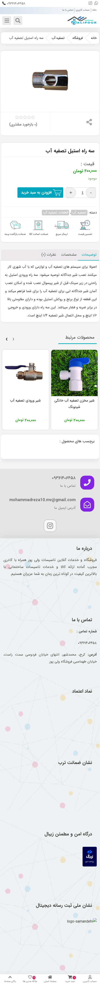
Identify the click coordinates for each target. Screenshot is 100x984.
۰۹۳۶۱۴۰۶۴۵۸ (16, 3)
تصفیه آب (58, 38)
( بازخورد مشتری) (23, 124)
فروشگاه (78, 38)
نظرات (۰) (48, 255)
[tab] (68, 254)
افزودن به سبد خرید (36, 192)
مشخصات (69, 255)
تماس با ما (67, 10)
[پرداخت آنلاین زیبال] (90, 865)
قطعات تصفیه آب (55, 212)
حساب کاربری (83, 10)
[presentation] (13, 339)
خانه (94, 10)
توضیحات (89, 255)
